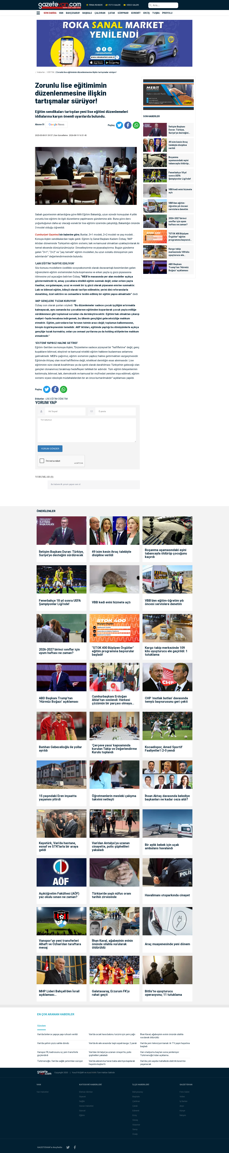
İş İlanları (183, 1101)
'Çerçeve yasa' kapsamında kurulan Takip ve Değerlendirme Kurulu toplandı (114, 749)
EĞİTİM (50, 72)
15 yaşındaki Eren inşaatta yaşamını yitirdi (57, 797)
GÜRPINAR (123, 13)
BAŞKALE (87, 13)
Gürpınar (136, 1124)
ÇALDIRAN (100, 13)
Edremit (135, 1110)
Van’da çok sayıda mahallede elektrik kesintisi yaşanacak (163, 1062)
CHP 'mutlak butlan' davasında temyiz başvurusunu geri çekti (166, 699)
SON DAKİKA (50, 13)
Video (182, 1096)
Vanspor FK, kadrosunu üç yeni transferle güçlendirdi (57, 1054)
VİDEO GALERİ (132, 5)
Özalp (135, 1134)
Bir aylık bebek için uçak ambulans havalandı (162, 846)
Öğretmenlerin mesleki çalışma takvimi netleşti (114, 797)
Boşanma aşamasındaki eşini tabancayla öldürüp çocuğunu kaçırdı (178, 160)
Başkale (136, 1096)
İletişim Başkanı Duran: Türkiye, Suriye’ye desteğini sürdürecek (178, 129)
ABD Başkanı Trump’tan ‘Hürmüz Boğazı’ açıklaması (179, 267)
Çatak (135, 1106)
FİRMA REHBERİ (95, 5)
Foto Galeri (184, 1092)
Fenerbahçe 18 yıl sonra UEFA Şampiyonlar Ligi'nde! (180, 175)
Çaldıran (136, 1101)
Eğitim (82, 1115)
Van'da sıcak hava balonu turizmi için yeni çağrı (112, 1034)
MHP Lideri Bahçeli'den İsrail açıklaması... (59, 993)
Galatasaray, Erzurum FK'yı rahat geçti (111, 993)
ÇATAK (111, 13)
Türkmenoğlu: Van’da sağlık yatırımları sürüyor (60, 1061)
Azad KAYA (92, 1072)
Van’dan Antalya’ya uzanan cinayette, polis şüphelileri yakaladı (111, 846)
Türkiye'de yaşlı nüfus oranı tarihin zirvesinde (111, 895)
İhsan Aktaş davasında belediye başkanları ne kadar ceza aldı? (167, 797)
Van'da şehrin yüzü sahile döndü (53, 1043)
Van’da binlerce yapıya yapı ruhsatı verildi (57, 1034)
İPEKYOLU (167, 13)
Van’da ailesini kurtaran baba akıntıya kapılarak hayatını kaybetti (112, 1062)
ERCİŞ (146, 13)
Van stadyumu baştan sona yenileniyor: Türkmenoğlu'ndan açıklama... (159, 1054)
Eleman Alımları (86, 1092)
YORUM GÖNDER (50, 448)
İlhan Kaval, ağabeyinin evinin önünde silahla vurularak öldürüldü (112, 944)
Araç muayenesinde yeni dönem (167, 944)
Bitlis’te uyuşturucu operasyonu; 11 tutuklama (163, 993)
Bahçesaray (137, 1092)
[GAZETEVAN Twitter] (68, 1147)
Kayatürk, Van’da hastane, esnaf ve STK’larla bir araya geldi (58, 846)
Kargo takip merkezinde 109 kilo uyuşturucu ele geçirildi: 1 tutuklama (180, 252)
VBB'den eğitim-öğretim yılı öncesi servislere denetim (178, 206)
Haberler (41, 72)
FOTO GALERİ (114, 5)
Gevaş (135, 1120)
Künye (182, 1110)
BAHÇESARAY (73, 13)
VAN (61, 13)
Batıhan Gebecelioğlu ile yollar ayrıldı (60, 748)
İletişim (183, 1115)
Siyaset (82, 1096)
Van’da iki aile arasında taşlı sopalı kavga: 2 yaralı (113, 1043)
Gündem (41, 1026)
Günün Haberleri (86, 1106)
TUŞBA (156, 13)
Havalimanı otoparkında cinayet (167, 895)
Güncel (82, 1110)
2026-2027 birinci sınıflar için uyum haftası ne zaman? (178, 221)
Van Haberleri (43, 1092)
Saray (134, 1129)
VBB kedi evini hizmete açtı (180, 191)
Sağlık (82, 1101)
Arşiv (182, 1106)
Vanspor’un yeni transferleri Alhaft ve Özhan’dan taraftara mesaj (60, 944)
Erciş (134, 1115)
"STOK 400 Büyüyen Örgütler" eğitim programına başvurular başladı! (180, 236)
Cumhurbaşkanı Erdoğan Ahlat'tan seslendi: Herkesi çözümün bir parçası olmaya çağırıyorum (112, 700)
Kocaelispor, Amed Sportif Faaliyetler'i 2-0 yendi (163, 748)
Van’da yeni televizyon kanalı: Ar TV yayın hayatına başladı (165, 1045)
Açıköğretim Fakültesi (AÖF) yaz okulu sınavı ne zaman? (59, 895)
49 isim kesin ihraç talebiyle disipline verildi (178, 145)
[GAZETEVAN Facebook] (75, 1147)
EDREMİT (136, 13)
